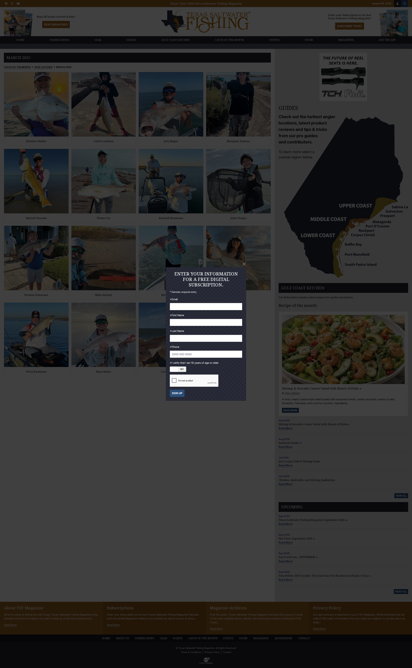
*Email (174, 299)
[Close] (244, 264)
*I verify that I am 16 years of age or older (194, 362)
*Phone (174, 346)
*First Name (177, 315)
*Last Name (177, 331)
